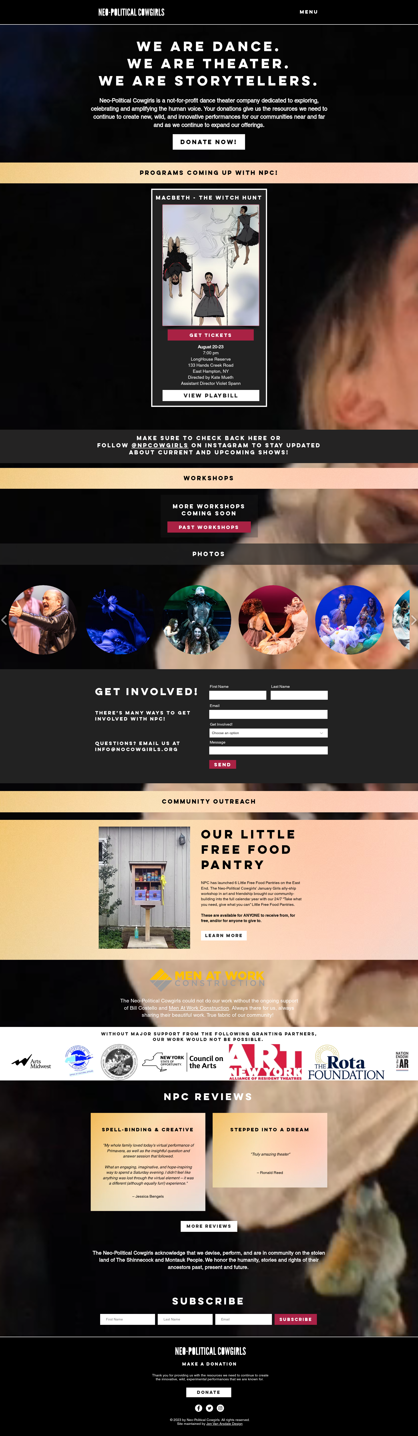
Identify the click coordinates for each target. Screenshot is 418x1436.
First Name (219, 687)
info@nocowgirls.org (136, 749)
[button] (307, 12)
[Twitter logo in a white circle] (209, 1408)
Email (215, 706)
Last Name (280, 687)
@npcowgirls (160, 445)
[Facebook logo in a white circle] (198, 1408)
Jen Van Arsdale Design (224, 1424)
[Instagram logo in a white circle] (220, 1408)
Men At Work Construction (199, 1008)
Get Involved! (221, 724)
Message (217, 742)
